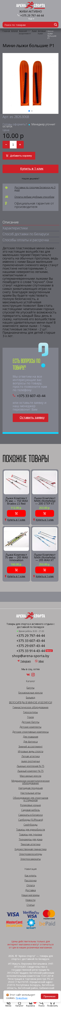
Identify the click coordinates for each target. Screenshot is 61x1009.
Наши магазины (30, 895)
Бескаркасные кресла (30, 693)
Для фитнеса (30, 741)
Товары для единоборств (30, 829)
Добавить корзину (21, 155)
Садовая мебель (30, 810)
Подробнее (21, 998)
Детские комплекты (30, 727)
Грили (30, 717)
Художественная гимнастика (30, 849)
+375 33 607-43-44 (31, 396)
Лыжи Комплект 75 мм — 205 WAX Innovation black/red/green (16, 557)
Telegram (25, 661)
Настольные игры (31, 793)
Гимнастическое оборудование (30, 707)
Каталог (19, 1005)
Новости (30, 900)
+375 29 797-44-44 (32, 15)
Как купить (30, 875)
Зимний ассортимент (30, 746)
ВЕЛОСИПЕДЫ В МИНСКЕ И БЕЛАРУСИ (30, 702)
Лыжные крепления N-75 (30, 766)
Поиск (41, 1005)
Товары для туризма (30, 834)
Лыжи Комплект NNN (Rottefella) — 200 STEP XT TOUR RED (45, 501)
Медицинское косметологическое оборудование (31, 782)
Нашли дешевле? (30, 179)
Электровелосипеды (30, 854)
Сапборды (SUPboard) (30, 820)
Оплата (30, 885)
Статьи (31, 905)
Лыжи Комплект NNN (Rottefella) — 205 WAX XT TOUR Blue (45, 557)
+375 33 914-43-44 (30, 651)
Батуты (30, 688)
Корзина (31, 1004)
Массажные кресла (30, 776)
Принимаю (50, 996)
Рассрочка (30, 880)
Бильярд (30, 697)
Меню (8, 1005)
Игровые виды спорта (30, 751)
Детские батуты (30, 722)
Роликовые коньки (30, 805)
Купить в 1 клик (31, 169)
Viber (41, 661)
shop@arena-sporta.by (30, 656)
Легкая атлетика (31, 756)
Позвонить (52, 1005)
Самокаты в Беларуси (30, 815)
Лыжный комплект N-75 (30, 771)
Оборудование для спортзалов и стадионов (30, 799)
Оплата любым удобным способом (34, 197)
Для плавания (30, 737)
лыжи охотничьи (30, 761)
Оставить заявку (32, 417)
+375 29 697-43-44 (30, 645)
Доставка (30, 890)
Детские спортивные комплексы (30, 732)
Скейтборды (30, 825)
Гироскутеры (30, 712)
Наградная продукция (30, 788)
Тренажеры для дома (30, 839)
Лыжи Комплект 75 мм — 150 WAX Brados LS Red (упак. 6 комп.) (16, 501)
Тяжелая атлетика (30, 844)
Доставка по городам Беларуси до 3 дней (34, 188)
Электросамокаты (30, 859)
